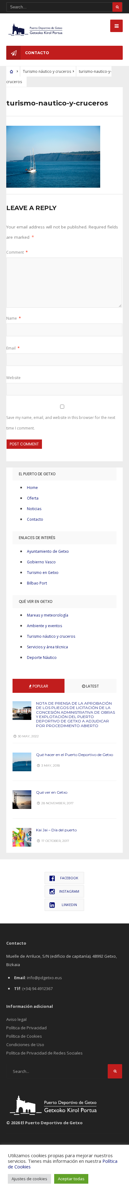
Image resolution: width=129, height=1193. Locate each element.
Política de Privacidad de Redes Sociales (44, 1053)
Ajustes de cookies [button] (29, 1178)
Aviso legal (16, 1019)
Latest (92, 686)
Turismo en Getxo (43, 572)
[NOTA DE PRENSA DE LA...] (22, 710)
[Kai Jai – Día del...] (22, 837)
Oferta (33, 498)
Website (13, 377)
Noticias (34, 508)
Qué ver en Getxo (51, 792)
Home (32, 487)
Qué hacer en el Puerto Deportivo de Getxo (74, 754)
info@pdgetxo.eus (44, 977)
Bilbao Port (37, 583)
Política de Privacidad (26, 1028)
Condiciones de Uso (25, 1044)
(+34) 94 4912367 (37, 988)
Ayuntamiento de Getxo (48, 551)
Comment (17, 252)
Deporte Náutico (42, 657)
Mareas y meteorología (47, 615)
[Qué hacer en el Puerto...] (22, 762)
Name (13, 318)
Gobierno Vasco (41, 562)
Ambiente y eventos (44, 625)
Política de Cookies (24, 1036)
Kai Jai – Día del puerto (56, 830)
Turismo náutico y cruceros (51, 636)
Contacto (37, 52)
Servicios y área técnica (47, 647)
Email (13, 348)
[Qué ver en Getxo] (22, 799)
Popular (40, 686)
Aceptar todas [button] (71, 1178)
